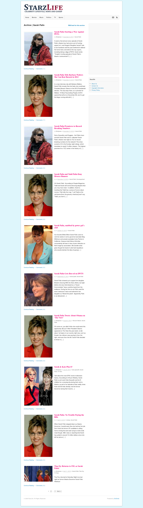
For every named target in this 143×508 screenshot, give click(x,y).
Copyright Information (98, 88)
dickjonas (58, 37)
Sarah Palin (78, 37)
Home (27, 17)
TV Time (60, 371)
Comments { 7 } (40, 120)
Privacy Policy (96, 90)
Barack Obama (77, 320)
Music (41, 17)
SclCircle (116, 498)
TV (55, 17)
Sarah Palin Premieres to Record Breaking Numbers (68, 127)
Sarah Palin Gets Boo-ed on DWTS (68, 273)
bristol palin (73, 276)
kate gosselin (75, 370)
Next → (59, 491)
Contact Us (95, 86)
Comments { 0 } (40, 168)
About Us (94, 84)
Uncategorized (80, 179)
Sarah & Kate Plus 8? (63, 366)
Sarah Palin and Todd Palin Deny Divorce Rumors (68, 175)
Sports (61, 17)
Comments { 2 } (40, 219)
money (68, 420)
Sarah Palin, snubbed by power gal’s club (69, 226)
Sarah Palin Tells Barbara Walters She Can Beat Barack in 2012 (68, 75)
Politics (48, 17)
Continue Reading (29, 69)
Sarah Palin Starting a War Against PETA (69, 32)
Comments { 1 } (40, 69)
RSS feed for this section (76, 25)
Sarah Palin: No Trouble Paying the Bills (69, 415)
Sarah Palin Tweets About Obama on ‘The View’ (69, 316)
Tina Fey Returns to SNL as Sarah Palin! (68, 467)
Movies (34, 17)
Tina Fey (81, 471)
